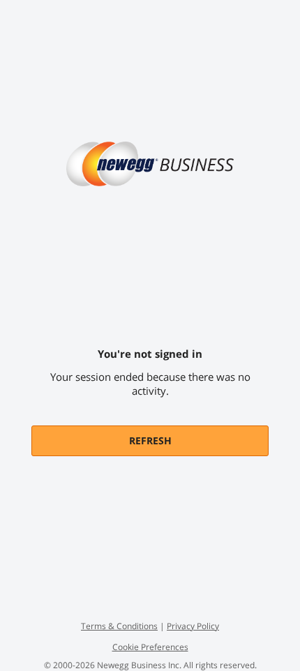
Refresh (150, 440)
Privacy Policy (193, 626)
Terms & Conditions (119, 626)
